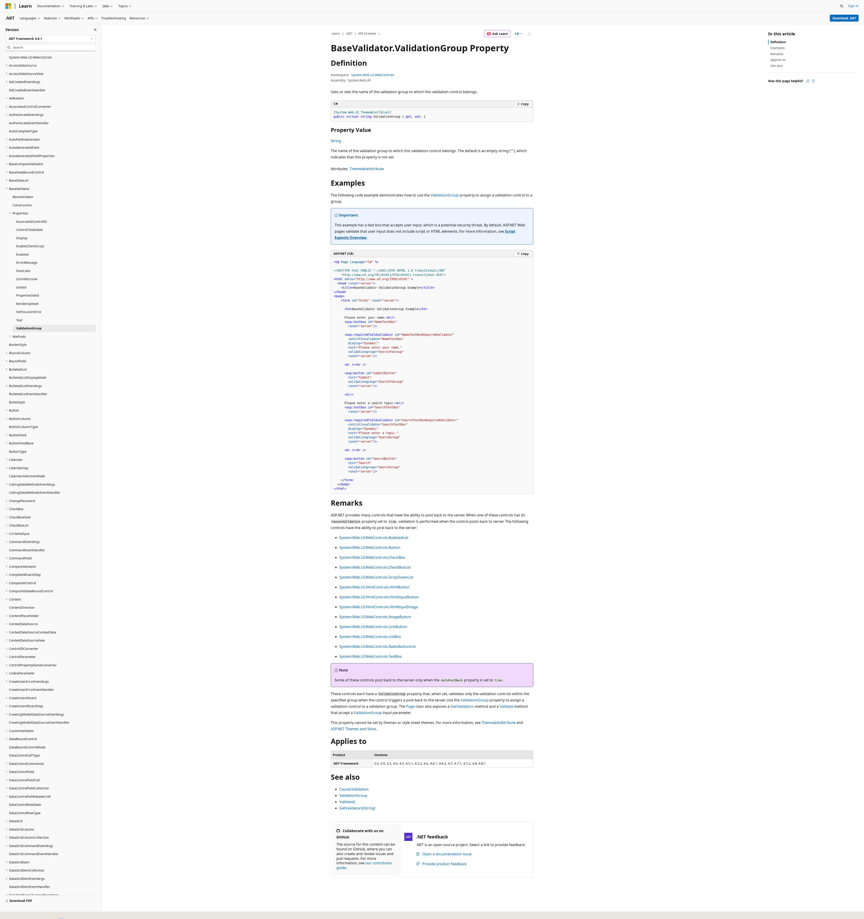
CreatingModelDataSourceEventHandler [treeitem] (39, 722)
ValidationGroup (445, 195)
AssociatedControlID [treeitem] (31, 221)
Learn (336, 33)
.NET (349, 33)
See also (776, 65)
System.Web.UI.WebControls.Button (369, 547)
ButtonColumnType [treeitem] (23, 427)
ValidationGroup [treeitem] (29, 328)
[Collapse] (95, 29)
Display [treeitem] (21, 238)
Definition (778, 42)
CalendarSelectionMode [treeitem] (27, 476)
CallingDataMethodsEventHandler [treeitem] (34, 492)
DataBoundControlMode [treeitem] (27, 747)
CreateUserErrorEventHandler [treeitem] (31, 689)
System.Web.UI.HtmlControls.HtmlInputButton (379, 597)
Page (410, 706)
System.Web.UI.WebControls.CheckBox (372, 557)
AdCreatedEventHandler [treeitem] (27, 90)
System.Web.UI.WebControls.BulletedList (373, 537)
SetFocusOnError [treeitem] (29, 312)
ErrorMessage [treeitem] (26, 262)
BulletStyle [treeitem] (17, 402)
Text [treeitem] (19, 320)
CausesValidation (354, 789)
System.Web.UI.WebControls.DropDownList (376, 577)
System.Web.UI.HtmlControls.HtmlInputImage (378, 606)
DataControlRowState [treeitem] (25, 804)
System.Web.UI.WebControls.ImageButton (375, 616)
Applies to (777, 60)
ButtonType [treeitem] (17, 451)
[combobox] (50, 38)
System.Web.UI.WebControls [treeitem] (30, 57)
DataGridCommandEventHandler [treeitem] (33, 854)
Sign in (853, 6)
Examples (777, 48)
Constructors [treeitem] (22, 205)
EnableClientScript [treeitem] (30, 246)
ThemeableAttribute (367, 168)
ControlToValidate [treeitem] (29, 229)
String (336, 140)
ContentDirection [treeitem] (22, 607)
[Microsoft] (8, 6)
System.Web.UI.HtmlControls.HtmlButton (374, 587)
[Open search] (841, 6)
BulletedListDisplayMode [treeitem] (27, 377)
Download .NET (844, 18)
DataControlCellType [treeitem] (24, 755)
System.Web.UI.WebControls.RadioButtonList (377, 646)
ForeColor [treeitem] (23, 271)
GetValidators (462, 706)
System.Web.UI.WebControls (372, 75)
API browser (367, 33)
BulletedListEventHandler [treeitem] (28, 394)
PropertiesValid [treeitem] (27, 295)
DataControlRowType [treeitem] (24, 813)
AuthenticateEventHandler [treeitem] (29, 123)
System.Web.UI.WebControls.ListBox (370, 636)
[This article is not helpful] (813, 81)
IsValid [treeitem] (21, 287)
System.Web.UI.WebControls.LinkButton (373, 626)
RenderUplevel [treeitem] (27, 304)
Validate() (347, 801)
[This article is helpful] (807, 81)
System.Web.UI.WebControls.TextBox (370, 656)
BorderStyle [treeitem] (18, 344)
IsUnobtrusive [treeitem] (26, 279)
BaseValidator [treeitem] (23, 197)
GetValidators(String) (357, 808)
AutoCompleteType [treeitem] (23, 131)
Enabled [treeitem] (22, 254)
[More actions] (529, 33)
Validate (506, 706)
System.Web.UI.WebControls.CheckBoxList (375, 567)
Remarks (776, 54)
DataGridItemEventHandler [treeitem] (29, 887)
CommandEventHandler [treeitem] (27, 550)
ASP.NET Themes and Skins (353, 728)
